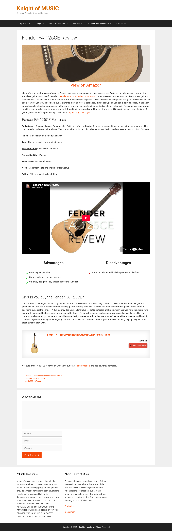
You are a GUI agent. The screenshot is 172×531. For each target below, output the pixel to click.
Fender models (83, 365)
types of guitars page (79, 112)
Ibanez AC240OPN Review (35, 378)
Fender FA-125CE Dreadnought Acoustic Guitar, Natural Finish (78, 334)
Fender (41, 376)
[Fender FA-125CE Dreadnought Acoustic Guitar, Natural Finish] (35, 343)
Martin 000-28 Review (33, 381)
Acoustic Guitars (31, 376)
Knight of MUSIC (38, 8)
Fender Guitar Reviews (53, 376)
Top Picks (23, 23)
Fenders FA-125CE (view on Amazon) (77, 96)
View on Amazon (86, 85)
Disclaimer (70, 512)
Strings (38, 23)
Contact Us (121, 23)
